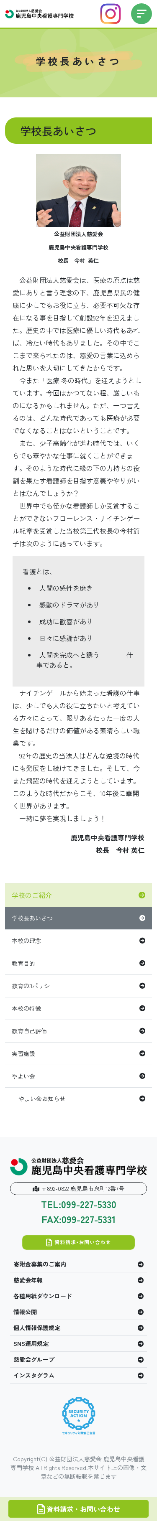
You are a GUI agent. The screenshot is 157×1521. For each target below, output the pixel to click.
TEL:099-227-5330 (78, 1204)
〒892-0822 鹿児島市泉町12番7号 (81, 1188)
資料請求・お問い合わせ (82, 1509)
